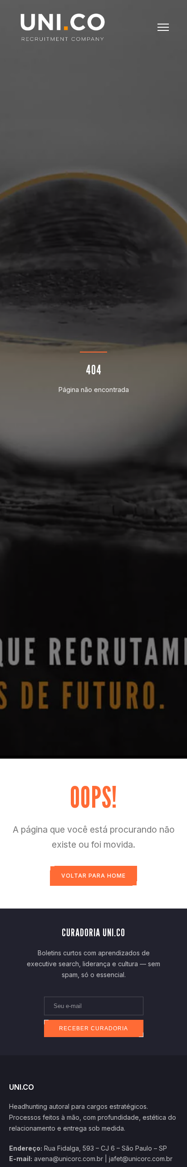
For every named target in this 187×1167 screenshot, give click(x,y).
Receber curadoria (93, 1028)
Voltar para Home (93, 875)
